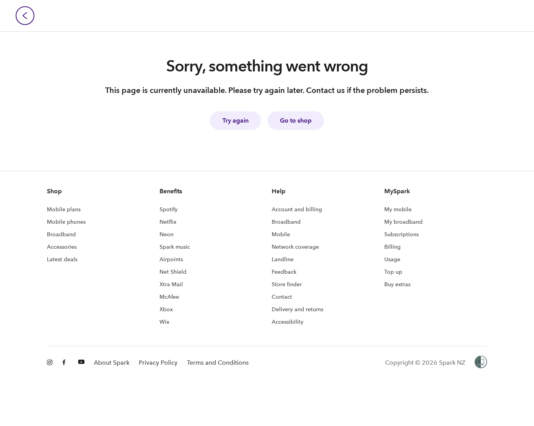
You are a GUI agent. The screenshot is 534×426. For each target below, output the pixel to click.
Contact (282, 296)
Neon (166, 234)
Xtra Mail (171, 284)
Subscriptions (401, 234)
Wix (164, 321)
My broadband (403, 221)
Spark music (174, 246)
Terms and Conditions (218, 362)
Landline (283, 259)
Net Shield (172, 271)
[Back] (25, 15)
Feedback (284, 271)
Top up (393, 271)
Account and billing (297, 209)
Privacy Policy (158, 362)
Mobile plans (64, 209)
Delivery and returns (297, 309)
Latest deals (62, 259)
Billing (392, 246)
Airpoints (171, 259)
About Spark (111, 362)
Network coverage (295, 246)
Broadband (61, 234)
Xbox (166, 309)
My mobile (398, 209)
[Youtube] (81, 363)
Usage (392, 259)
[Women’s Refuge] (481, 363)
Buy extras (397, 284)
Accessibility (287, 321)
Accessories (62, 246)
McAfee (169, 296)
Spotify (168, 209)
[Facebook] (66, 363)
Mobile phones (66, 221)
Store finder (287, 284)
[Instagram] (50, 363)
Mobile (281, 234)
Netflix (167, 221)
